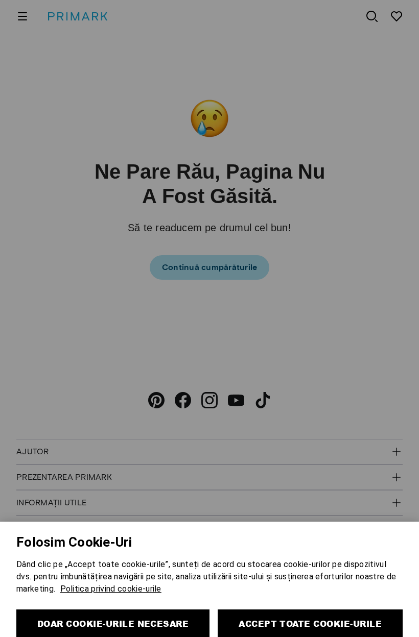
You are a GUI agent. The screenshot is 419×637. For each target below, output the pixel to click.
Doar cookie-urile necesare (113, 606)
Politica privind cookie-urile (110, 572)
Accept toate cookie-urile (310, 606)
